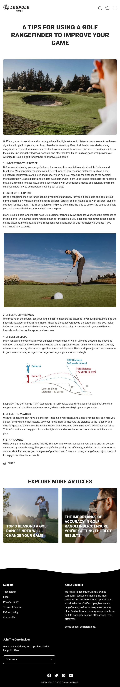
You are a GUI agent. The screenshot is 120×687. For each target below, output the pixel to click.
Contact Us (9, 617)
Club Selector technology (58, 214)
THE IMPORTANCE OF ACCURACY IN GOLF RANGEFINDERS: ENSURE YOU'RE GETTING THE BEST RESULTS (88, 526)
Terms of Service (12, 607)
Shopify (75, 682)
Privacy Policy (11, 602)
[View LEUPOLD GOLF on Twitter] (56, 675)
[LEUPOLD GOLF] (16, 8)
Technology (9, 591)
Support (8, 584)
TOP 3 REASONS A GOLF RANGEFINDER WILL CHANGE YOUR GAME (27, 531)
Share (11, 463)
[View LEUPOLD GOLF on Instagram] (63, 675)
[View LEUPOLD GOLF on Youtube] (70, 675)
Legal (6, 596)
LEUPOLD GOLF (54, 682)
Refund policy (10, 612)
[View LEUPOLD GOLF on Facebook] (49, 675)
